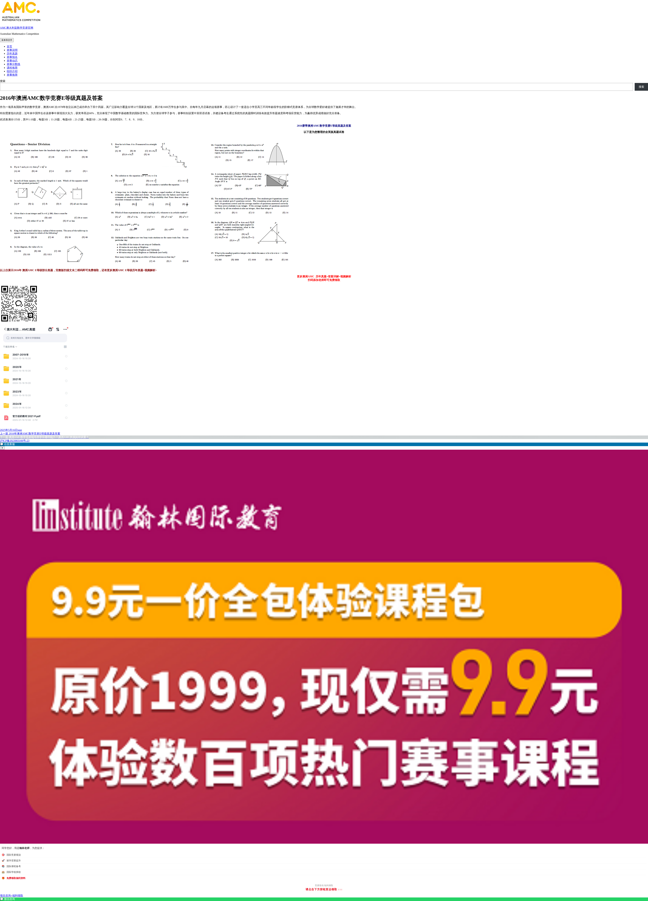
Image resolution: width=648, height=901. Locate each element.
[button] (324, 444)
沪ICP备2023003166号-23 (14, 440)
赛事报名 (12, 57)
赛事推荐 (12, 74)
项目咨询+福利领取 (11, 895)
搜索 (2, 81)
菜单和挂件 (6, 40)
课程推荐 (12, 67)
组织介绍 (12, 71)
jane (20, 430)
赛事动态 (12, 60)
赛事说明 (12, 50)
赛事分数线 (13, 64)
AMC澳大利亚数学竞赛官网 (16, 27)
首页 (9, 46)
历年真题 (12, 53)
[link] (324, 899)
